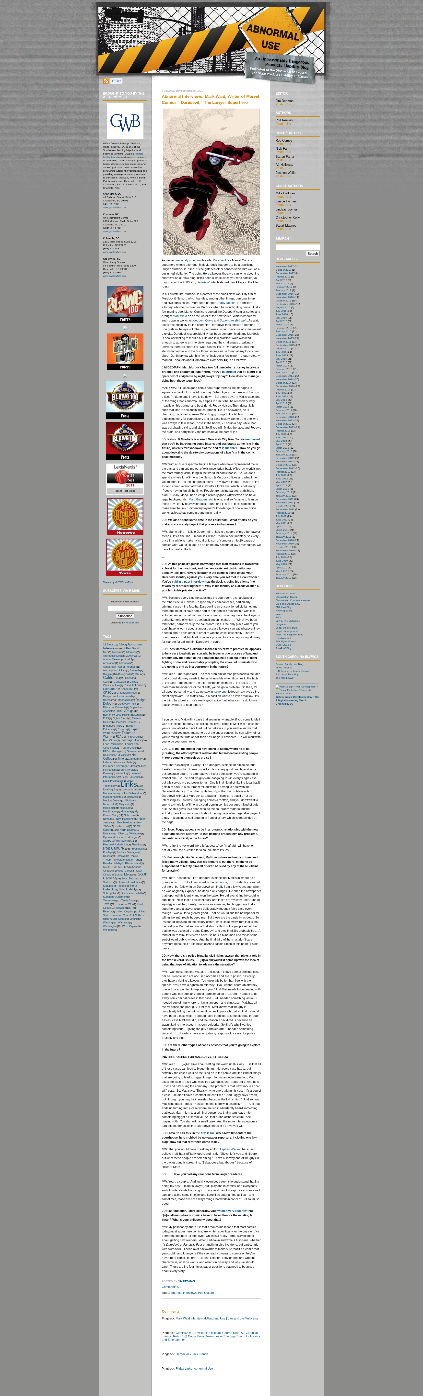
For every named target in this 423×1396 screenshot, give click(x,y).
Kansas (107, 773)
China (132, 681)
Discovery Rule (127, 703)
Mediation (132, 796)
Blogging (108, 674)
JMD (278, 617)
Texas (107, 904)
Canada (129, 677)
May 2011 (281, 523)
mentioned (252, 439)
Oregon (133, 837)
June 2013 (282, 437)
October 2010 (283, 547)
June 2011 (282, 519)
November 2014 (285, 379)
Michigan (130, 800)
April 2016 (281, 321)
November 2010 (285, 543)
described (229, 372)
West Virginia (130, 926)
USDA (137, 915)
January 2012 (283, 495)
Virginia (133, 918)
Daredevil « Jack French (192, 1354)
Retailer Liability (112, 863)
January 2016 (283, 331)
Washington (110, 926)
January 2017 (283, 290)
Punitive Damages (127, 852)
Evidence (108, 729)
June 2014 (282, 396)
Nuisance (108, 833)
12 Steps (108, 644)
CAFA (138, 674)
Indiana (107, 762)
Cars (106, 681)
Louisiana (127, 789)
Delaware (108, 699)
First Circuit (110, 740)
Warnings (108, 922)
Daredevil (219, 260)
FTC (105, 751)
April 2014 (281, 403)
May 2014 (281, 400)
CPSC (107, 692)
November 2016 (285, 297)
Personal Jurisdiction (115, 844)
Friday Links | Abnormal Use (194, 1368)
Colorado (109, 688)
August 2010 (283, 554)
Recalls (107, 855)
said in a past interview (188, 581)
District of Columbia (114, 707)
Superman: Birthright (233, 320)
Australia (135, 670)
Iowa (134, 765)
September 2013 (285, 427)
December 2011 (285, 499)
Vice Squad (119, 918)
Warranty (123, 922)
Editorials (136, 714)
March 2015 (282, 365)
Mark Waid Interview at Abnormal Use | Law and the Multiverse (217, 1318)
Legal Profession (113, 780)
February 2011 (284, 533)
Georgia (117, 751)
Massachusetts (112, 796)
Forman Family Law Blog (289, 664)
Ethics (129, 725)
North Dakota (128, 829)
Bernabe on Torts (285, 593)
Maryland (137, 793)
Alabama (117, 652)
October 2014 (283, 382)
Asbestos (108, 666)
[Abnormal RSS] (106, 82)
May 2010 (281, 564)
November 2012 (285, 461)
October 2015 (283, 341)
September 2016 (285, 304)
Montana (126, 811)
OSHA (107, 840)
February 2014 (284, 410)
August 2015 (283, 348)
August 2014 (283, 389)
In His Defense (284, 667)
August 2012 (283, 471)
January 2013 (283, 454)
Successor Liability (132, 893)
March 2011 (282, 530)
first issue (221, 882)
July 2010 (281, 557)
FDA (118, 736)
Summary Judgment (115, 896)
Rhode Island (133, 863)
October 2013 (283, 423)
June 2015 (282, 355)
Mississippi (109, 807)
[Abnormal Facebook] (116, 82)
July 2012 (281, 475)
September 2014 (285, 386)
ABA (121, 644)
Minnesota (109, 804)
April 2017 (281, 280)
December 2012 (285, 458)
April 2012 (281, 485)
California (111, 678)
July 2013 (281, 434)
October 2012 (283, 465)
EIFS (106, 718)
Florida (125, 740)
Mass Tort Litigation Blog (289, 634)
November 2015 (285, 338)
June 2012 (282, 478)
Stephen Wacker (230, 1149)
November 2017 (285, 266)
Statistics (108, 882)
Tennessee (109, 900)
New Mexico (124, 822)
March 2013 (282, 447)
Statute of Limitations (130, 882)
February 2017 (284, 287)
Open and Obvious (114, 837)
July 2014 (281, 393)
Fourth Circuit (129, 747)
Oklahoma (135, 833)
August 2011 (283, 512)
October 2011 (283, 506)
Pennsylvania (123, 840)
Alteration (131, 652)
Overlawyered (283, 638)
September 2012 (285, 468)
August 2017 (283, 276)
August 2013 (283, 430)
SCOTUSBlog (283, 644)
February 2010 (284, 574)
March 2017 (282, 283)
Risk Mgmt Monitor (286, 641)
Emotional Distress (125, 721)
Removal (121, 855)
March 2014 (282, 406)
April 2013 (281, 444)
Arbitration (109, 663)
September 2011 (285, 509)
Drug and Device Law (288, 603)
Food (138, 740)
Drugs (129, 711)
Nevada (107, 818)
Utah (106, 918)
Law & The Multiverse (288, 621)
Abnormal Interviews (183, 1293)
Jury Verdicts (128, 769)
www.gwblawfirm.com (114, 207)
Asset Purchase (127, 666)
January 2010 (283, 577)
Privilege (108, 852)
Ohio (121, 833)
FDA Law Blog (284, 607)
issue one (220, 691)
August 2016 (283, 307)
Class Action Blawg (286, 597)
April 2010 (281, 567)
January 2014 (283, 413)
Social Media (123, 874)
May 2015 (281, 358)
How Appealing (284, 610)
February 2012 (284, 492)
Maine (139, 789)
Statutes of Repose (114, 885)
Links (128, 784)
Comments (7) (171, 1287)
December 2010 (285, 540)
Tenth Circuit (128, 900)
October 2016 (283, 300)
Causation (120, 681)
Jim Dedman (186, 1281)
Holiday (123, 754)
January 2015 (283, 372)
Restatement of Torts (127, 859)
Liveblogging (110, 789)
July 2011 (281, 516)
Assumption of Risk (114, 670)
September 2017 (285, 273)
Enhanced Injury (112, 725)
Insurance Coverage (115, 765)
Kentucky (121, 773)
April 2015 (281, 362)
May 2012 (281, 482)
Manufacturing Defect (116, 793)
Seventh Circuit (123, 870)
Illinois (122, 758)
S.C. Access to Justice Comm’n (293, 671)
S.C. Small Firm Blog (287, 674)
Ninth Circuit (122, 826)
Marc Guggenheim (201, 499)
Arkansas (124, 663)
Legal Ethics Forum (286, 627)
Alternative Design (114, 655)
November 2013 (285, 420)
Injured (279, 614)
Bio (288, 104)
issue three (230, 448)
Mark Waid (180, 316)
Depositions (125, 699)
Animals (133, 655)
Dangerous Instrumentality (118, 696)
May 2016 (281, 317)
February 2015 (284, 369)
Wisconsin (109, 929)
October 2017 (283, 269)
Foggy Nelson (226, 303)
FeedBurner (132, 622)
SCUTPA (123, 866)
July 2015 (281, 352)
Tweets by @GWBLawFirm (118, 582)
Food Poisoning (112, 743)
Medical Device (112, 800)
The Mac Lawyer (285, 677)
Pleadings (137, 844)
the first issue (205, 1133)
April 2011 (281, 526)
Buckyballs (124, 674)
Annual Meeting (112, 659)
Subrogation (110, 893)
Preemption (137, 848)
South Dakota (129, 878)
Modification (110, 811)
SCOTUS (108, 866)
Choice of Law (111, 685)
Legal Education (131, 777)
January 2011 (283, 536)
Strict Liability (127, 889)
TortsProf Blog (284, 648)
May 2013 (281, 441)
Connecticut (128, 688)
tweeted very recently (231, 1211)
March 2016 (282, 324)
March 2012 (282, 488)
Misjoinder (125, 804)
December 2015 (285, 334)
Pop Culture (113, 848)
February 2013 (284, 451)
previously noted (186, 260)
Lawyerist (281, 624)
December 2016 (285, 293)
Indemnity (137, 758)
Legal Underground (287, 631)
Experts (122, 729)
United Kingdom (125, 911)
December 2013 (285, 417)
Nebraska (130, 815)
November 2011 (285, 502)
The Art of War (124, 904)
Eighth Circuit (120, 718)
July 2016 (281, 311)
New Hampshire (125, 818)
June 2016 (282, 314)
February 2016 (284, 328)
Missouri (125, 807)
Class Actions (132, 685)
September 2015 (285, 345)
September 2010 (285, 550)
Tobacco (121, 907)
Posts (280, 104)
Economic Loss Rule (115, 714)
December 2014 (285, 376)
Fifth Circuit (133, 736)
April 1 (128, 659)
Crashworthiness (127, 692)
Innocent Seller (124, 762)
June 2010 (282, 560)
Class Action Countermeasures (293, 600)
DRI (119, 710)
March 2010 (282, 571)
